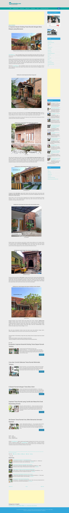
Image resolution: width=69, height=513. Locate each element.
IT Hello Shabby (28, 510)
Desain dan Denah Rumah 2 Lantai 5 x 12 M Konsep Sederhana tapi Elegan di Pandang (55, 159)
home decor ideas (30, 505)
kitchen (35, 505)
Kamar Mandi (33, 8)
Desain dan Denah (15, 8)
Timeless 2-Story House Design (55, 119)
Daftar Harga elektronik (51, 62)
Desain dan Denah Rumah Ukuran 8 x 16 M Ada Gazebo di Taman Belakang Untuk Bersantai (55, 139)
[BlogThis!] (10, 455)
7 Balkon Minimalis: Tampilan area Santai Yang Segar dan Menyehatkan (24, 469)
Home (10, 8)
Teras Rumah (37, 451)
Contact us (49, 171)
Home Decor (12, 505)
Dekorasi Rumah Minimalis (37, 510)
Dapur (38, 8)
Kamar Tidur (27, 8)
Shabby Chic (44, 510)
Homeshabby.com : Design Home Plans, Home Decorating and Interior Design (33, 509)
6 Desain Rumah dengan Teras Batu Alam (22, 387)
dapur (48, 45)
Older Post (42, 486)
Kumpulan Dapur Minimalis (51, 53)
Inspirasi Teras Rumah (31, 451)
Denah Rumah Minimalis (51, 42)
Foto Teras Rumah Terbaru (23, 451)
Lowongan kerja (50, 174)
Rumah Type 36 (50, 61)
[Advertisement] (26, 18)
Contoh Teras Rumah (12, 451)
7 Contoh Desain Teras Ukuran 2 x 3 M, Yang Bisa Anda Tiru (22, 459)
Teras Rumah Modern (13, 452)
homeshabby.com (16, 65)
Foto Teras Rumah (17, 451)
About (48, 169)
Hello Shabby (51, 509)
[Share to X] (11, 455)
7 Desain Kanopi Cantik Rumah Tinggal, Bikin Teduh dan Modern (22, 464)
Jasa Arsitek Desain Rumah (44, 8)
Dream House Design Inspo (54, 102)
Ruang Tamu (22, 8)
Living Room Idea (19, 505)
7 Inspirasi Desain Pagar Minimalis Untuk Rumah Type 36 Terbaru (23, 474)
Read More (41, 354)
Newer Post (11, 486)
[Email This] (9, 455)
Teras (35, 451)
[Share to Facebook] (12, 455)
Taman (48, 56)
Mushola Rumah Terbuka (51, 64)
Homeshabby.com (12, 54)
